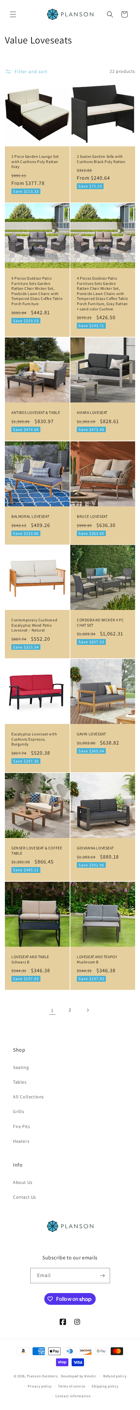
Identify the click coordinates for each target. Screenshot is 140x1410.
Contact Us (24, 1197)
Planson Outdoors (42, 1376)
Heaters (21, 1141)
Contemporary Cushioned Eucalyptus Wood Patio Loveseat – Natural (34, 624)
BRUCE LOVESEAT (92, 516)
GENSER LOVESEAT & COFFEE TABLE (36, 850)
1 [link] (52, 1010)
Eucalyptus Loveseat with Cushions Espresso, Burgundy (34, 738)
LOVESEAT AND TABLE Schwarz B (30, 959)
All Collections (28, 1097)
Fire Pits (21, 1126)
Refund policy (114, 1376)
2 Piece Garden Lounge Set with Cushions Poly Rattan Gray (35, 161)
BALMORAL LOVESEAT (30, 516)
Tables (20, 1082)
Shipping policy (105, 1386)
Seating (21, 1067)
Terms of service (71, 1386)
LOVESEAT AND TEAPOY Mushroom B (97, 959)
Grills (18, 1111)
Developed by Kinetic (78, 1375)
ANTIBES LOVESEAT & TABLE (35, 412)
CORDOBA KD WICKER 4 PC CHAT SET (100, 622)
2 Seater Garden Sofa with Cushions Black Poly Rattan (101, 159)
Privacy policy (40, 1386)
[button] (13, 14)
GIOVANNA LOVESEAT (95, 847)
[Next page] (87, 1010)
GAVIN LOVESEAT (91, 733)
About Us (23, 1182)
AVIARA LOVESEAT (92, 412)
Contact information (73, 1396)
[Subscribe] (102, 1275)
